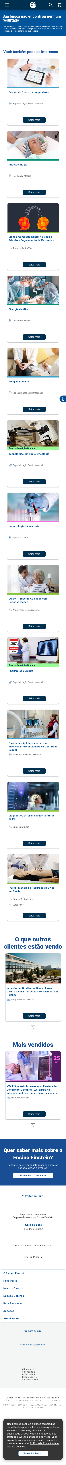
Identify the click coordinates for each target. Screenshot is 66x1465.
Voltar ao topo (34, 1196)
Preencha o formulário (33, 1175)
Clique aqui (28, 1369)
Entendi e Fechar (33, 1453)
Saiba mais (34, 119)
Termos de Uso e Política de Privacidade (33, 1397)
